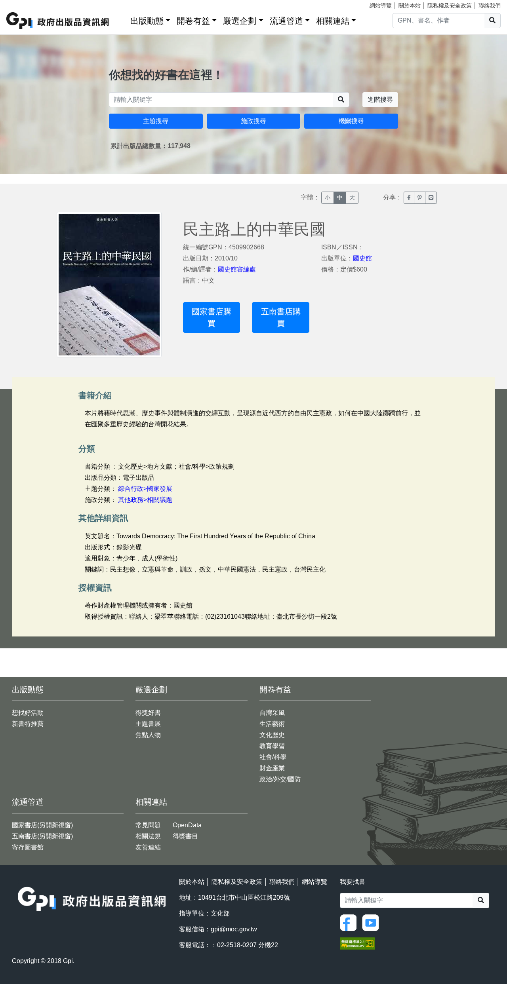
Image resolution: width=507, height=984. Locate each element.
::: (121, 19)
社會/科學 (272, 757)
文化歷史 (272, 734)
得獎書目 (185, 836)
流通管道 (286, 20)
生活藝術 (272, 723)
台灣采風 (272, 712)
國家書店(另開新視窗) (42, 825)
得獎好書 (148, 712)
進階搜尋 (380, 99)
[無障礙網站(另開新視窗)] (357, 942)
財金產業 (272, 768)
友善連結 (148, 847)
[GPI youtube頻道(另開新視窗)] (372, 922)
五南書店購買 (281, 317)
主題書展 (148, 723)
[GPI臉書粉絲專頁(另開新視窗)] (350, 922)
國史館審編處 (237, 269)
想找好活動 (28, 712)
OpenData (187, 825)
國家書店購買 (211, 317)
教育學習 (272, 746)
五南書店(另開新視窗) (42, 836)
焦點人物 (148, 734)
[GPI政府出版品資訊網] (58, 20)
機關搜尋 (351, 121)
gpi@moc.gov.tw (234, 929)
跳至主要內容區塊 (22, 4)
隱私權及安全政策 (449, 5)
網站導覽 (381, 5)
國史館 (362, 258)
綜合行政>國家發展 (145, 488)
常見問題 (148, 825)
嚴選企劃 (239, 20)
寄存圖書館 (28, 847)
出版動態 (147, 20)
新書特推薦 (28, 723)
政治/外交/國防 (280, 779)
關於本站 (409, 5)
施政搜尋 (253, 121)
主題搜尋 (155, 121)
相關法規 (148, 836)
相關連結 (332, 20)
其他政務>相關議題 (145, 499)
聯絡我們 (489, 5)
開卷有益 (193, 20)
